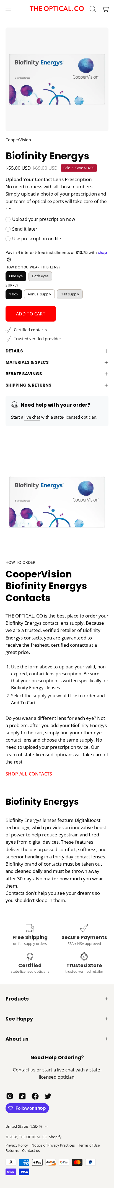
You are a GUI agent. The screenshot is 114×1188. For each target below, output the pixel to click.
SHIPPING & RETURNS (28, 385)
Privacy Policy (17, 1145)
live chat (32, 417)
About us (17, 1039)
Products (17, 999)
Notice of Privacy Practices (53, 1145)
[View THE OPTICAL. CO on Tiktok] (22, 1096)
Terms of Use (89, 1145)
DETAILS (14, 351)
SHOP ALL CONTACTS (29, 774)
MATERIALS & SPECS (27, 362)
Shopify (55, 1137)
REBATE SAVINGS (24, 374)
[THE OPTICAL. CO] (57, 8)
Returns (12, 1150)
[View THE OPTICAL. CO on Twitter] (48, 1096)
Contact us (24, 1069)
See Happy (19, 1019)
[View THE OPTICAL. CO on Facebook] (35, 1096)
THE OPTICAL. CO (33, 1137)
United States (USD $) (24, 1126)
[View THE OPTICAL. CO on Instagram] (10, 1096)
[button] (92, 9)
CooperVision (18, 139)
